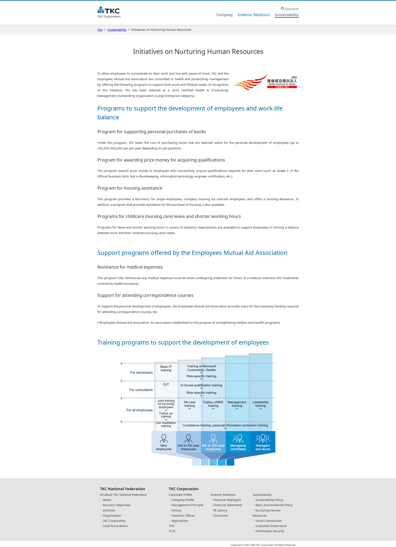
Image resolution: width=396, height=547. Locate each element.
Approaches (180, 521)
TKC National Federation (122, 488)
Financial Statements (227, 505)
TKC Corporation (114, 521)
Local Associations (115, 526)
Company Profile (183, 500)
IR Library (220, 510)
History (176, 510)
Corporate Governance (271, 526)
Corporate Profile (180, 495)
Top (100, 29)
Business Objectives (117, 505)
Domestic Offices (183, 515)
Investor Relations (254, 14)
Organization (112, 515)
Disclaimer (220, 515)
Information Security (270, 531)
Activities (109, 510)
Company (224, 14)
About (107, 500)
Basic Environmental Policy (274, 505)
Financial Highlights (227, 500)
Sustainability (287, 14)
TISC (172, 526)
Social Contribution (269, 521)
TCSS (172, 531)
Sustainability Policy (269, 500)
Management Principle (187, 505)
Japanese (292, 8)
